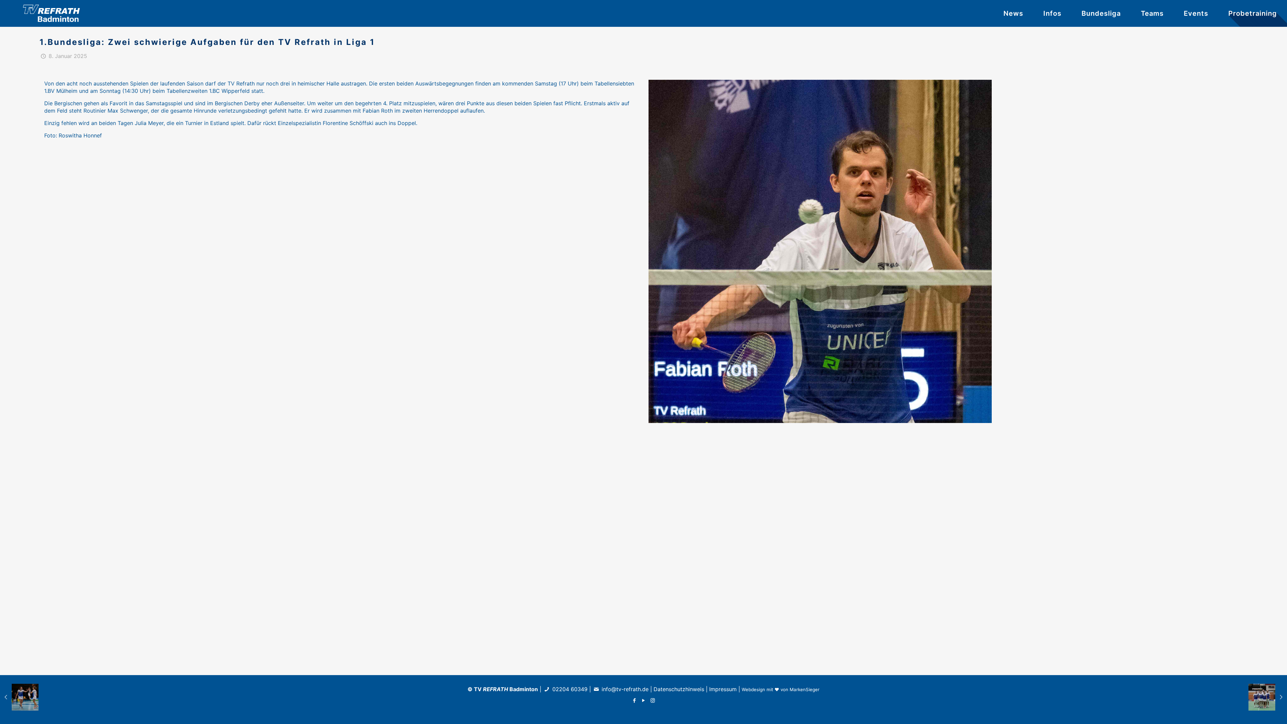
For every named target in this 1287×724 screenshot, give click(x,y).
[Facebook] (634, 700)
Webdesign (753, 689)
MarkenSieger (804, 689)
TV (491, 689)
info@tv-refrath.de (625, 689)
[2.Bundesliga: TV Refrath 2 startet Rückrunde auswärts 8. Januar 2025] (19, 697)
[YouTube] (643, 700)
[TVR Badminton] (54, 13)
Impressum (723, 689)
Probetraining (1252, 13)
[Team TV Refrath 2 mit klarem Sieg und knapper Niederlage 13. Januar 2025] (1267, 697)
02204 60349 (569, 689)
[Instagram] (652, 700)
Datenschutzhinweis (679, 689)
